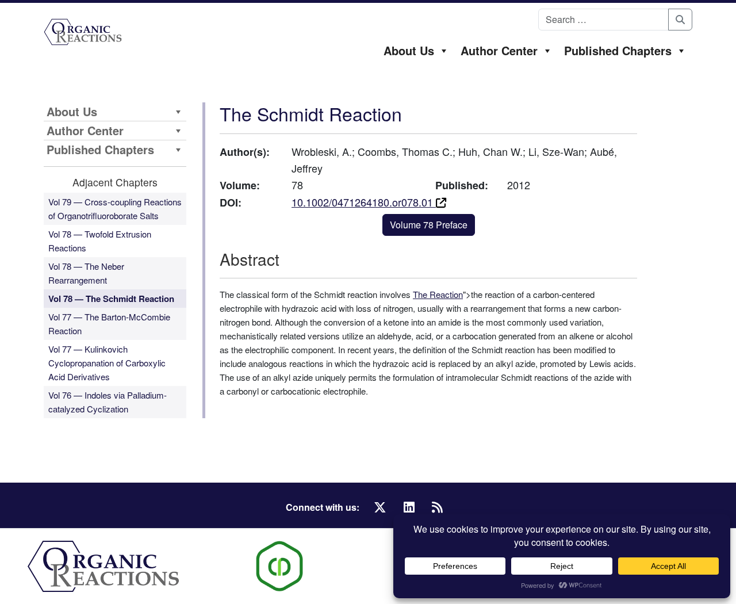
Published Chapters (618, 50)
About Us (409, 50)
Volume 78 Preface (428, 224)
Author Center (499, 50)
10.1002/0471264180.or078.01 (364, 201)
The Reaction (438, 294)
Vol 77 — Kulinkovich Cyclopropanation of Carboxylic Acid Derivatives (107, 363)
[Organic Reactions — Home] (83, 32)
